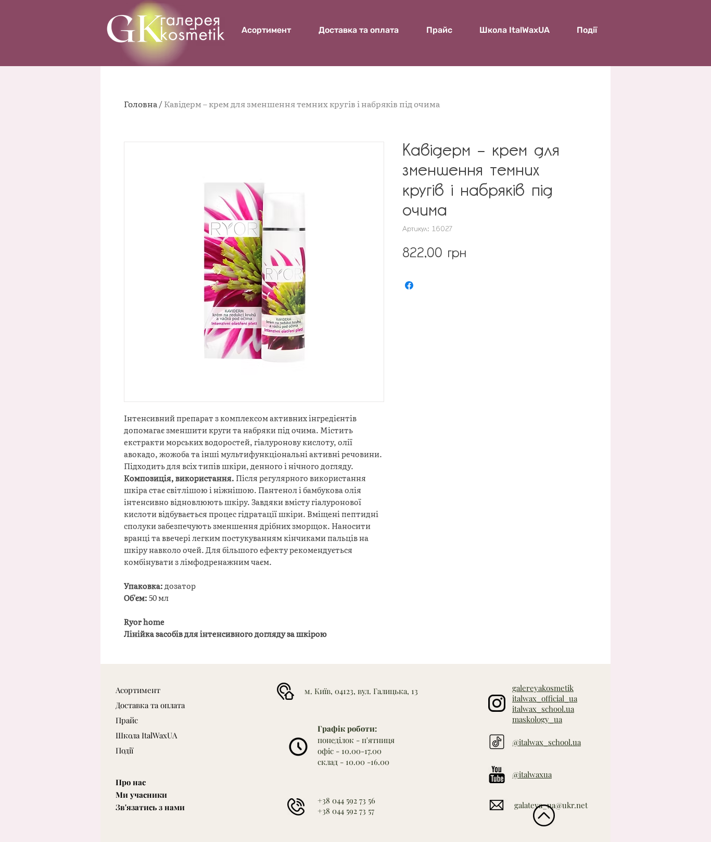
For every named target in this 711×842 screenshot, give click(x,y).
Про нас (131, 782)
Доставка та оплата (150, 705)
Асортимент (138, 690)
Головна (140, 104)
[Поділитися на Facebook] (409, 285)
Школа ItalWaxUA (146, 735)
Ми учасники (141, 794)
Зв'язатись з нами (150, 807)
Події (124, 750)
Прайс (127, 720)
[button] (514, 30)
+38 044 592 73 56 (346, 800)
